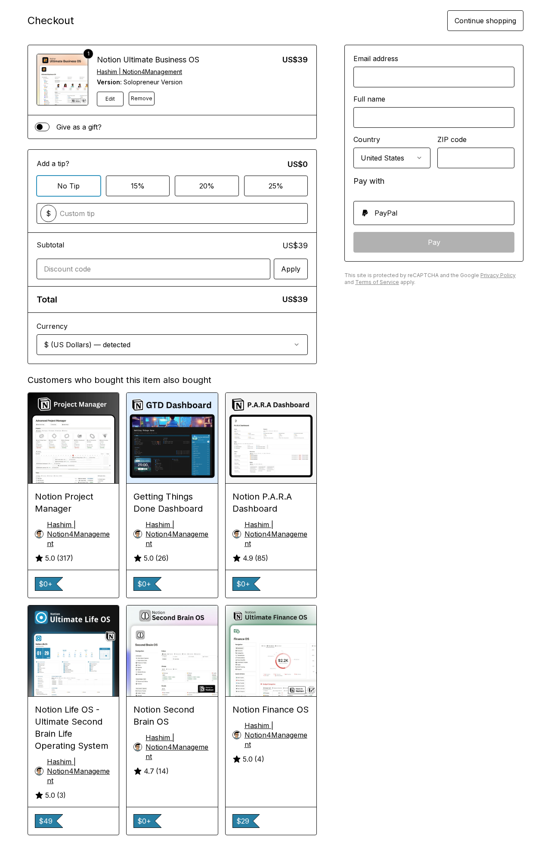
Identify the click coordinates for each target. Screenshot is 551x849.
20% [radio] (206, 186)
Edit (110, 99)
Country (366, 139)
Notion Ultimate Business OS (148, 59)
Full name (369, 99)
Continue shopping (485, 20)
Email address (375, 58)
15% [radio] (138, 186)
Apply (290, 269)
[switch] (42, 127)
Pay (434, 242)
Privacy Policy (498, 275)
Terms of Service (377, 282)
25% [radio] (276, 186)
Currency (52, 326)
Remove (141, 98)
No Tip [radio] (68, 186)
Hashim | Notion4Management (139, 71)
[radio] (433, 213)
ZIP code (452, 139)
